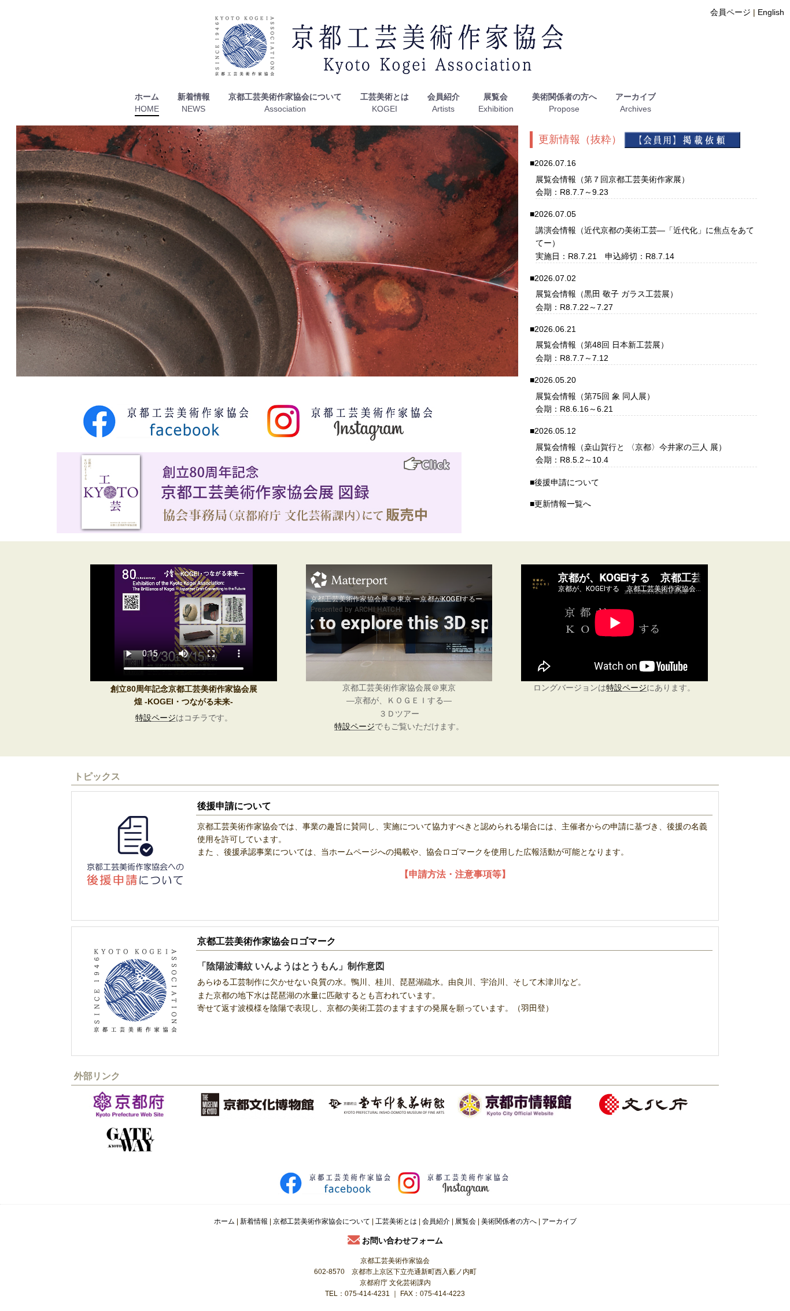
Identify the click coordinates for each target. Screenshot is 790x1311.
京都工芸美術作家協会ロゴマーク (266, 941)
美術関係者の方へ (564, 96)
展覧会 (495, 96)
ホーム (147, 96)
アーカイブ (635, 96)
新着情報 (194, 96)
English (771, 12)
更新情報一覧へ (562, 503)
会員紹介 (443, 96)
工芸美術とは (384, 96)
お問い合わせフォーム (401, 1240)
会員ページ (730, 12)
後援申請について (566, 482)
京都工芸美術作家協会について (285, 96)
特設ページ (155, 717)
